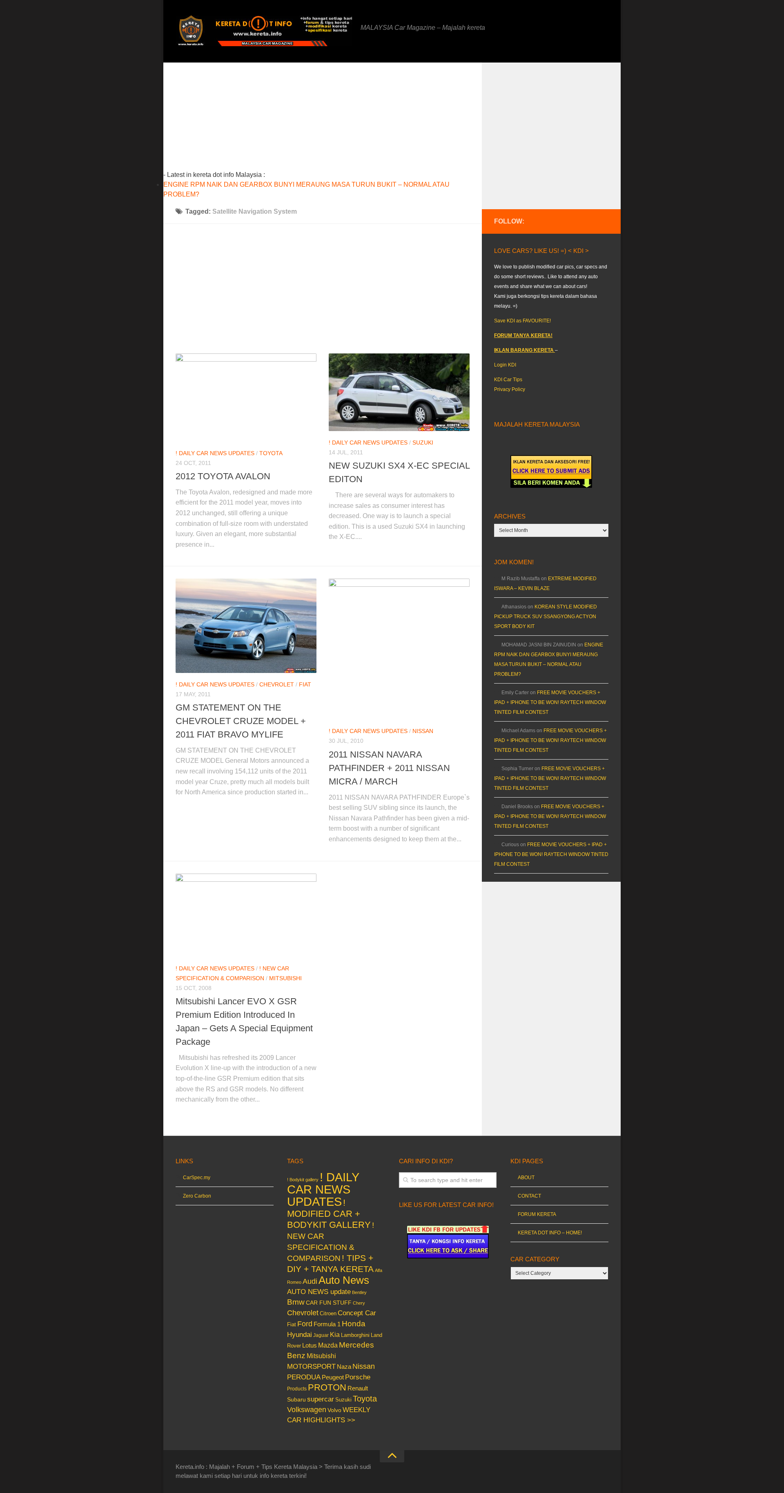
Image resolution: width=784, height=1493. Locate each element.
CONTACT (529, 1196)
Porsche (357, 1377)
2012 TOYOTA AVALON (223, 476)
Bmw (296, 1302)
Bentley (359, 1292)
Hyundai (299, 1335)
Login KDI (505, 365)
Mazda (328, 1345)
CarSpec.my (196, 1177)
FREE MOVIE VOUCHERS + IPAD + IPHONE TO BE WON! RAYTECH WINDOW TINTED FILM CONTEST (550, 702)
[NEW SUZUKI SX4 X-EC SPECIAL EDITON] (399, 392)
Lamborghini (355, 1335)
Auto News (343, 1280)
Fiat (305, 684)
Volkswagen (306, 1410)
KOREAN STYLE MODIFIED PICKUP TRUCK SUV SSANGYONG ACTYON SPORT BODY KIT (545, 616)
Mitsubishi (285, 978)
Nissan (422, 731)
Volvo (334, 1410)
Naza (344, 1366)
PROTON (327, 1387)
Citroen (328, 1313)
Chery (359, 1303)
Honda (353, 1323)
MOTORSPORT (311, 1366)
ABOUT (526, 1177)
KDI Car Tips (508, 379)
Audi (310, 1281)
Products (297, 1389)
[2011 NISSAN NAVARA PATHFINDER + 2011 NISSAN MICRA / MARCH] (399, 649)
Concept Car (357, 1313)
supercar (320, 1399)
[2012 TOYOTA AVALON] (246, 397)
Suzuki (422, 442)
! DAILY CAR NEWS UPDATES (215, 453)
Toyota (271, 453)
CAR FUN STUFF (329, 1302)
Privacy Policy (509, 389)
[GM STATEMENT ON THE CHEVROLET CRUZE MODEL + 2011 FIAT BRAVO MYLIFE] (246, 626)
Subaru (296, 1400)
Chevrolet (276, 684)
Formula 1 (327, 1324)
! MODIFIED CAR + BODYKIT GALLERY (329, 1214)
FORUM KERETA (537, 1214)
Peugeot (333, 1377)
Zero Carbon (197, 1196)
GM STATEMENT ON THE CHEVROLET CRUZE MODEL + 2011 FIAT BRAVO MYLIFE (241, 721)
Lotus (309, 1345)
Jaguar (321, 1335)
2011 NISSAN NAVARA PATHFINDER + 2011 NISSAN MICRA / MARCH (389, 768)
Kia (335, 1334)
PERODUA (304, 1377)
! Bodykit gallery (302, 1179)
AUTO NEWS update (319, 1292)
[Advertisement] (335, 120)
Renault (357, 1388)
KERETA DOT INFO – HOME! (550, 1233)
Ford (304, 1324)
